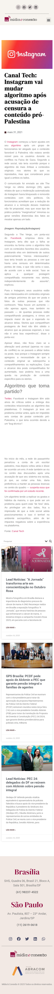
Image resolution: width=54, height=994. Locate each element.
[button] (48, 20)
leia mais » (11, 628)
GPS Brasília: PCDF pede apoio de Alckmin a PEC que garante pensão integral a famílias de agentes (25, 681)
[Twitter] (30, 7)
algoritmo (16, 145)
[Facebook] (24, 7)
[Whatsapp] (43, 939)
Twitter (7, 398)
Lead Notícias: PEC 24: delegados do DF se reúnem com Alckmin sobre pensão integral (25, 784)
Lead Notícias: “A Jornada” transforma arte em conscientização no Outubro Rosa (26, 585)
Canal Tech (18, 531)
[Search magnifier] (50, 541)
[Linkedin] (35, 7)
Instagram (12, 142)
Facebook (16, 238)
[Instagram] (18, 7)
